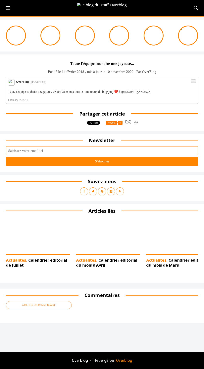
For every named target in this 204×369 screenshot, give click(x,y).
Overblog (124, 360)
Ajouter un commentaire (39, 305)
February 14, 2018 (18, 99)
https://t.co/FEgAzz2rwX (135, 91)
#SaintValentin (62, 91)
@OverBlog (38, 82)
